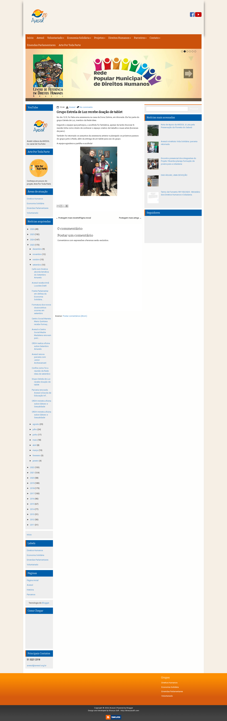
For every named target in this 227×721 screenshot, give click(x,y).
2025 (32, 234)
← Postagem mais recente (67, 218)
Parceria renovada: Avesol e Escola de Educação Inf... (41, 393)
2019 (32, 483)
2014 (32, 509)
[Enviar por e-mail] (58, 206)
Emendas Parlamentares (41, 45)
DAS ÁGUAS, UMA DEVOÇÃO (174, 175)
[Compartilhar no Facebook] (66, 206)
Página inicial (85, 218)
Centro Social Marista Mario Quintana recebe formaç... (41, 321)
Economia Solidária (78, 37)
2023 (32, 245)
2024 (32, 239)
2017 (32, 493)
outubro (36, 259)
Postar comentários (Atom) (75, 316)
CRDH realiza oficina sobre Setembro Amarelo (41, 346)
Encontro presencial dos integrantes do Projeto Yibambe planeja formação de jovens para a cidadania (178, 161)
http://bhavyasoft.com (130, 710)
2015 (32, 504)
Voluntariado (55, 37)
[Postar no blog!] (61, 206)
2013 (32, 514)
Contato (154, 37)
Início (30, 37)
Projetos (99, 37)
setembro (37, 265)
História (30, 590)
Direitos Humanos (118, 37)
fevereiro (37, 455)
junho (35, 434)
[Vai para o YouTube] (198, 14)
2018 (32, 488)
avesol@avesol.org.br (36, 665)
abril (35, 445)
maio (35, 440)
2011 (32, 525)
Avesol (40, 37)
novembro (37, 254)
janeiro (36, 461)
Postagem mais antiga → (130, 218)
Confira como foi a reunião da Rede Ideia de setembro (41, 371)
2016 (32, 499)
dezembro (37, 249)
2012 (32, 519)
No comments (86, 107)
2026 (32, 229)
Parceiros (139, 37)
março (36, 450)
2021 (32, 472)
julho (35, 429)
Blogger (45, 603)
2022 (32, 467)
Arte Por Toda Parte (70, 45)
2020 (32, 478)
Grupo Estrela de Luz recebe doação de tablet (89, 112)
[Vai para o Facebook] (192, 14)
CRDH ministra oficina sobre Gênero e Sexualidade (41, 404)
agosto (36, 424)
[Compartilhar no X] (63, 206)
